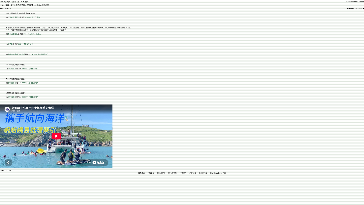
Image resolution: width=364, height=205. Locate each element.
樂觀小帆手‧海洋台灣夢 (16, 54)
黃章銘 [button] (10, 44)
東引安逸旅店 (13, 34)
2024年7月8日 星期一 (26, 44)
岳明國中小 (12, 69)
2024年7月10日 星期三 (32, 34)
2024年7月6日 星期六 (30, 69)
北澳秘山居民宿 (14, 17)
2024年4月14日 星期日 (39, 54)
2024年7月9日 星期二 (33, 17)
